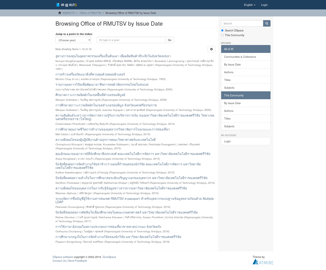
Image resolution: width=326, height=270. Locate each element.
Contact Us (59, 260)
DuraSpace (109, 257)
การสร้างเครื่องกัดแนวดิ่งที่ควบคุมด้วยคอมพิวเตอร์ (90, 74)
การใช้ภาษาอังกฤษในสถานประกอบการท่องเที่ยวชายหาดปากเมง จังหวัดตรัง (108, 226)
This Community (234, 35)
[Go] (267, 23)
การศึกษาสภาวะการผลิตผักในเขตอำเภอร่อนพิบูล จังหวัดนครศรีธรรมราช (106, 105)
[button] (249, 4)
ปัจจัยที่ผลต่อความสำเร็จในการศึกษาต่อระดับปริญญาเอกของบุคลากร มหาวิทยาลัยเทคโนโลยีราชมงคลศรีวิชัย (131, 177)
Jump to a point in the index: (74, 34)
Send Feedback (77, 260)
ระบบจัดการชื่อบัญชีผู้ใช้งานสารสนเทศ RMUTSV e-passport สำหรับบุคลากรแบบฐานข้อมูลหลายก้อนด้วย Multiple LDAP (134, 200)
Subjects (229, 87)
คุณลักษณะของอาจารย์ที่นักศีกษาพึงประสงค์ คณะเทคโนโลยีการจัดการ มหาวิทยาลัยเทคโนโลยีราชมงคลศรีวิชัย (132, 153)
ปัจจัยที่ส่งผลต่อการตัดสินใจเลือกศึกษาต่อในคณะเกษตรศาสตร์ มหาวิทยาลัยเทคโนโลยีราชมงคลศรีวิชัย (126, 212)
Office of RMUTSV (90, 13)
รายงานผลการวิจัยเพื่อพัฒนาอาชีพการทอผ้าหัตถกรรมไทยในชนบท (101, 84)
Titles (227, 80)
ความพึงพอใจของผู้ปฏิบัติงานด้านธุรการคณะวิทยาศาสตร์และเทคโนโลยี (105, 139)
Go (169, 40)
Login (227, 141)
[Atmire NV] (263, 261)
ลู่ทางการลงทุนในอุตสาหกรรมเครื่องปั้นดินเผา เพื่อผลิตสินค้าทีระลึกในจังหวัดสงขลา (113, 55)
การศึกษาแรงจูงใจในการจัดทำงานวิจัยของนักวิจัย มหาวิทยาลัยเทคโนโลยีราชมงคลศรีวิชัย (118, 236)
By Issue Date (232, 64)
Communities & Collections (240, 57)
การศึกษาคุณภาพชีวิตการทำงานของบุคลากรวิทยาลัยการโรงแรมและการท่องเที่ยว (112, 129)
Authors (228, 72)
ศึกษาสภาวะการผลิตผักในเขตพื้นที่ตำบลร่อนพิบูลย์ (90, 94)
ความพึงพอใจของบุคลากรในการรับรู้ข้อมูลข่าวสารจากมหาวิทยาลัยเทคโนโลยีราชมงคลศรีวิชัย (121, 188)
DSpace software (63, 257)
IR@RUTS (68, 13)
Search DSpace (234, 30)
